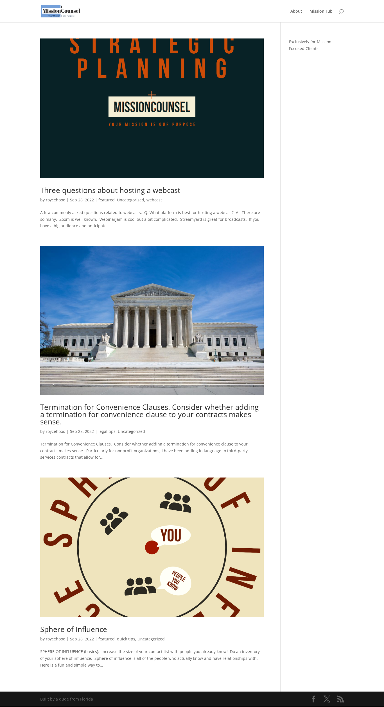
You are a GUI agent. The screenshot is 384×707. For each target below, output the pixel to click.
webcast (154, 200)
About (296, 11)
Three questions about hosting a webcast (110, 190)
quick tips (126, 639)
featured (106, 200)
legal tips (107, 431)
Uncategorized (130, 200)
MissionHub (321, 11)
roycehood (55, 200)
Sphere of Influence (73, 629)
